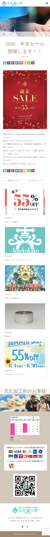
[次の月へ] (37, 417)
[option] (12, 403)
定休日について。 (14, 180)
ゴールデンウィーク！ (36, 180)
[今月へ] (33, 417)
